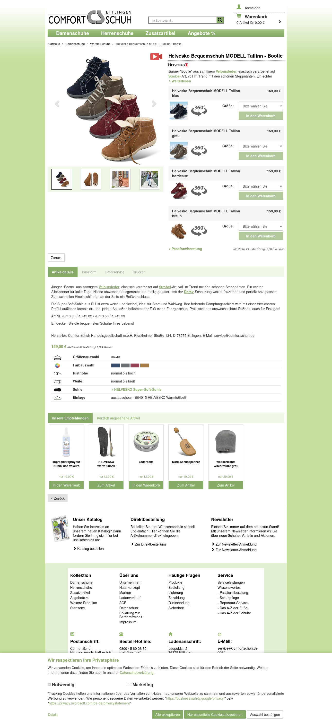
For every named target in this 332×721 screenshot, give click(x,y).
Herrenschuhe (81, 587)
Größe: (228, 105)
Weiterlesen (181, 80)
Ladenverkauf (129, 598)
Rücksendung (179, 603)
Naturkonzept (129, 587)
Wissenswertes (229, 587)
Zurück (56, 257)
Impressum (128, 622)
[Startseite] (95, 14)
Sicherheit (176, 608)
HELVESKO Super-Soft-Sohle (138, 389)
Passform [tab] (89, 271)
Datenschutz (129, 608)
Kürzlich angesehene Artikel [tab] (118, 418)
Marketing (142, 684)
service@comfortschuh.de (238, 648)
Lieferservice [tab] (114, 271)
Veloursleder (226, 71)
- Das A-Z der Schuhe (234, 613)
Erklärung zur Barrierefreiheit (130, 615)
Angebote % (79, 598)
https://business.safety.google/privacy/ (195, 698)
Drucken (139, 271)
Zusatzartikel (80, 593)
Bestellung (176, 587)
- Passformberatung (233, 593)
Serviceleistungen (231, 582)
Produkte (175, 582)
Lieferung (175, 593)
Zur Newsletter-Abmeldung (236, 549)
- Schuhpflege (228, 598)
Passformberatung (187, 248)
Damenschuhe (81, 582)
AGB (122, 603)
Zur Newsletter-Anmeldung (236, 544)
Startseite (77, 608)
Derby (189, 291)
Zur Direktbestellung (150, 544)
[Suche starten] (220, 20)
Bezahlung (176, 598)
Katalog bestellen (90, 548)
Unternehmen (129, 582)
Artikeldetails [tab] (63, 271)
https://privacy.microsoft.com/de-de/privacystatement (89, 703)
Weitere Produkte (83, 603)
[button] (56, 124)
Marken (125, 593)
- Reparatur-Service (233, 603)
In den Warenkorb (261, 115)
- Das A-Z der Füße (233, 608)
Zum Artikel (106, 485)
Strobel (174, 76)
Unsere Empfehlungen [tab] (70, 418)
